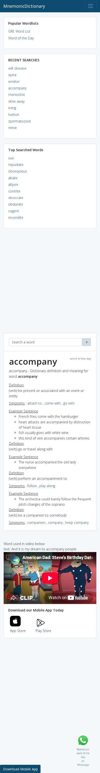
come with (52, 403)
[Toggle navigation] (91, 6)
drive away (16, 101)
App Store (18, 630)
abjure (13, 184)
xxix (11, 158)
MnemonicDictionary (24, 6)
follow (32, 485)
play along (47, 485)
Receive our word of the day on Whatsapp (83, 748)
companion (36, 522)
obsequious (17, 171)
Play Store (43, 630)
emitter (14, 81)
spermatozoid (19, 121)
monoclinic (16, 94)
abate (12, 178)
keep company (77, 522)
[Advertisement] (50, 283)
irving (12, 108)
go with (69, 403)
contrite (14, 191)
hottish (13, 114)
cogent (13, 211)
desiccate (15, 197)
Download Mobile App (20, 769)
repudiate (16, 164)
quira (12, 74)
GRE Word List (19, 31)
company (55, 522)
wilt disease (17, 68)
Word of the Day (21, 38)
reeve (12, 127)
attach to (34, 403)
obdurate (15, 204)
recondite (15, 217)
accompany (17, 88)
